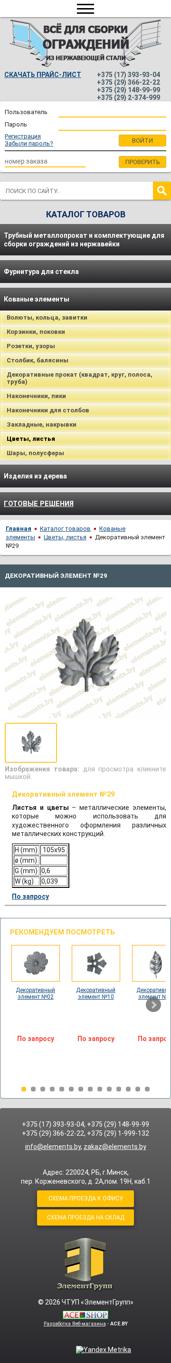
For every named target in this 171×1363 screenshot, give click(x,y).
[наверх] (85, 1264)
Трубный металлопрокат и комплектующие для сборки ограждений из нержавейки (84, 240)
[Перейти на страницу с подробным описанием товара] (35, 979)
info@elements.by (53, 1146)
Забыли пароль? (29, 143)
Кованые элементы (36, 299)
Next (153, 1005)
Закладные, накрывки (41, 424)
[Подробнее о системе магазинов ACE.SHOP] (85, 1316)
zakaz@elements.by (115, 1146)
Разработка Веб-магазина (75, 1324)
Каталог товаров (65, 528)
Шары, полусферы (35, 453)
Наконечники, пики (36, 395)
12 (128, 1089)
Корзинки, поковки (36, 331)
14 (147, 1089)
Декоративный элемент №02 (35, 993)
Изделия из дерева (35, 476)
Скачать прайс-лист (42, 74)
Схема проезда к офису (85, 1198)
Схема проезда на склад (85, 1217)
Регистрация (23, 136)
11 (118, 1089)
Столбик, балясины (37, 360)
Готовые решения (39, 503)
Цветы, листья (65, 537)
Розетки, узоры (31, 346)
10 (109, 1089)
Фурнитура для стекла (41, 271)
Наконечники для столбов (48, 410)
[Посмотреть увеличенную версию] (31, 743)
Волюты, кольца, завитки (47, 317)
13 (137, 1089)
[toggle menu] (85, 8)
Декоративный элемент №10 (95, 993)
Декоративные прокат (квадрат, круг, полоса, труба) (79, 378)
